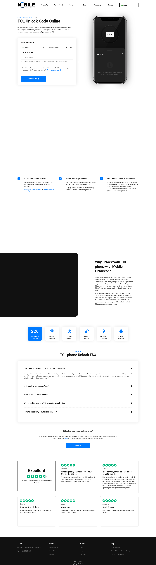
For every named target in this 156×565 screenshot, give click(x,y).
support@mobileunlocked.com (30, 547)
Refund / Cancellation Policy (120, 551)
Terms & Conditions (117, 554)
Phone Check (58, 5)
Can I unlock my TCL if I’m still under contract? (44, 369)
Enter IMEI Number (27, 52)
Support (78, 445)
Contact (111, 5)
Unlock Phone (45, 5)
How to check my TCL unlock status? (40, 412)
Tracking (97, 5)
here (66, 438)
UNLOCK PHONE (27, 17)
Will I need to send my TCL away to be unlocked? (45, 403)
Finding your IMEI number (32, 190)
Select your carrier (27, 42)
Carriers (71, 5)
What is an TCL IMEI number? (36, 395)
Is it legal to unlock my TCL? (36, 386)
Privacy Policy (115, 547)
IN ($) (125, 5)
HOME (19, 17)
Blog (84, 5)
